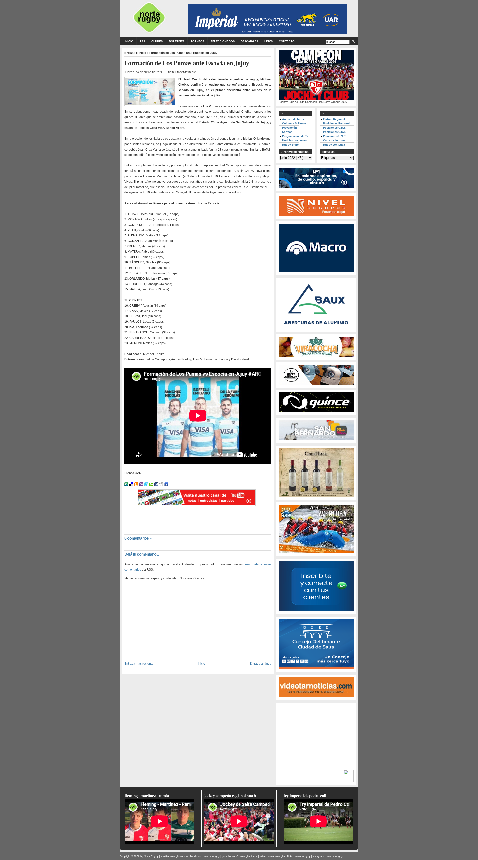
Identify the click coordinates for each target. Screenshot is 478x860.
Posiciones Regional (336, 123)
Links (268, 41)
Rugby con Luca (334, 144)
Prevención (289, 127)
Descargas (249, 41)
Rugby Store (290, 144)
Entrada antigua (260, 663)
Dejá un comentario (182, 72)
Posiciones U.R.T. (334, 131)
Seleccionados (223, 41)
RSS (142, 41)
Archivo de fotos (293, 119)
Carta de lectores (334, 140)
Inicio (129, 41)
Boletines (176, 41)
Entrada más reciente (138, 663)
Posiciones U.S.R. (334, 136)
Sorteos (287, 131)
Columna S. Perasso (295, 123)
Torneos (197, 41)
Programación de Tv (295, 136)
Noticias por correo (294, 140)
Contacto (287, 41)
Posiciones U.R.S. (334, 127)
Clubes (157, 41)
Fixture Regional (334, 119)
